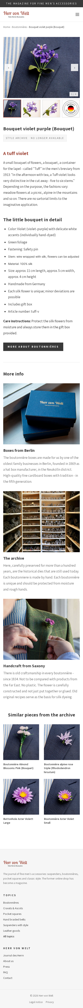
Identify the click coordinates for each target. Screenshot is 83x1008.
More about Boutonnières (33, 346)
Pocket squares (12, 914)
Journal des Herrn (13, 955)
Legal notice (36, 1002)
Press (6, 966)
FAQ (5, 972)
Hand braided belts (14, 919)
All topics (8, 936)
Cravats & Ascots (13, 908)
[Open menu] (77, 14)
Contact (7, 978)
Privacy (50, 1002)
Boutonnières (19, 27)
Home (6, 27)
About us (8, 961)
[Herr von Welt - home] (16, 14)
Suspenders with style (15, 925)
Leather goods (11, 931)
